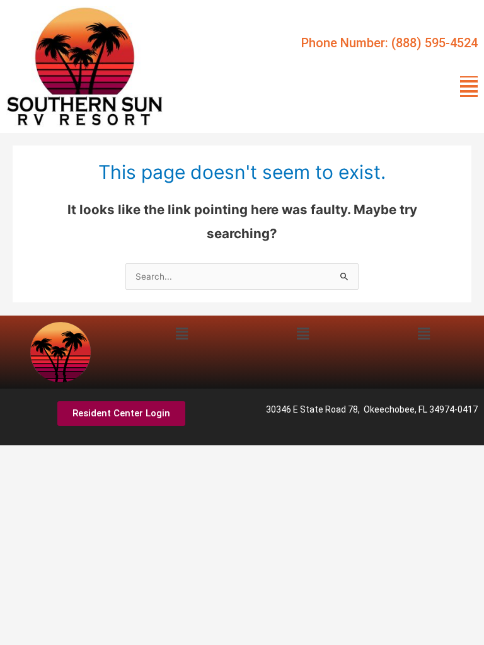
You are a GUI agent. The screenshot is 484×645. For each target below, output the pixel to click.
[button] (469, 86)
